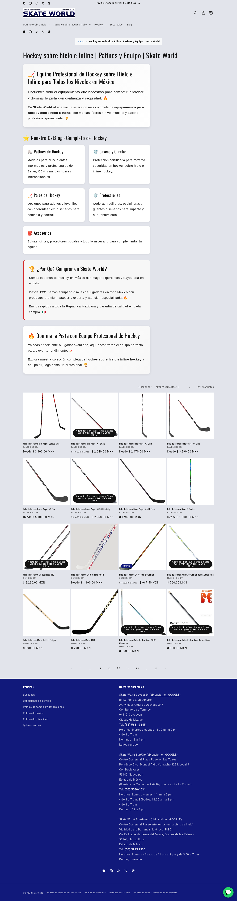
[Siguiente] (165, 668)
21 (155, 668)
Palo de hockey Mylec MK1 (83, 640)
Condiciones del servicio (37, 700)
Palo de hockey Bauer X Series (180, 509)
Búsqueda (29, 694)
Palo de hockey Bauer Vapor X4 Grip (183, 443)
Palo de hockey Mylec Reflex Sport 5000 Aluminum (137, 642)
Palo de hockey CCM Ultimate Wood (87, 574)
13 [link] (118, 668)
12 (109, 668)
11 (99, 668)
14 (127, 668)
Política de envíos (33, 713)
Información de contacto (165, 893)
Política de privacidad (35, 719)
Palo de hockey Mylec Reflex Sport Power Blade (188, 640)
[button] (36, 24)
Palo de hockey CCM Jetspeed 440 (38, 574)
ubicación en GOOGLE (164, 694)
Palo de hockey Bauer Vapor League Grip (41, 443)
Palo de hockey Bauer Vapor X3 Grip (135, 443)
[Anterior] (71, 668)
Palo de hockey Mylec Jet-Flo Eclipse (39, 640)
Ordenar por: (145, 387)
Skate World (37, 893)
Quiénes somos (32, 725)
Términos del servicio (119, 893)
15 (137, 668)
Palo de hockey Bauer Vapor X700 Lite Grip (90, 509)
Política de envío (142, 893)
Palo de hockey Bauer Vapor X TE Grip (88, 443)
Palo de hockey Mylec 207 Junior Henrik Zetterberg (190, 574)
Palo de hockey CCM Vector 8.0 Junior (136, 574)
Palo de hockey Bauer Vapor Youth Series (137, 509)
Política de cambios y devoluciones (43, 707)
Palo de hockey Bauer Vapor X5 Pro (39, 509)
